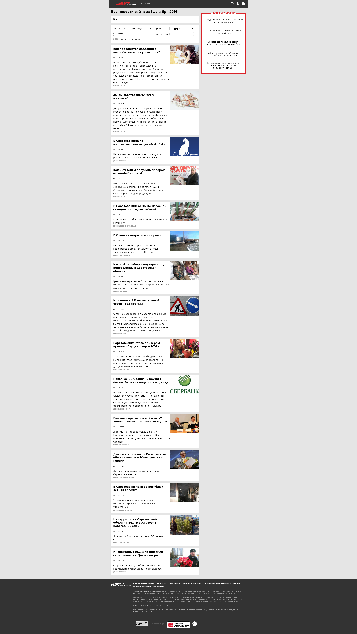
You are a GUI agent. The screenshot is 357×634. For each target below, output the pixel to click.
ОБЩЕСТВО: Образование (123, 477)
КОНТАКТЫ (161, 583)
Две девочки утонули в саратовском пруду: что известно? (224, 21)
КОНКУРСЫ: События (121, 370)
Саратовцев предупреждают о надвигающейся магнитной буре (224, 43)
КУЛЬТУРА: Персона (121, 445)
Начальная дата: (118, 34)
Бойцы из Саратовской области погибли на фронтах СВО (223, 54)
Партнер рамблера (157, 624)
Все (115, 19)
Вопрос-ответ (119, 85)
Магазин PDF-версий (192, 583)
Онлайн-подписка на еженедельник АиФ (222, 583)
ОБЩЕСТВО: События (121, 255)
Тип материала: (120, 28)
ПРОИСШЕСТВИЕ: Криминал (124, 226)
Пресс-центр (174, 583)
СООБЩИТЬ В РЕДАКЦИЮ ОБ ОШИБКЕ (148, 586)
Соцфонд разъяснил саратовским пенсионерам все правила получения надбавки (223, 65)
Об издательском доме (143, 583)
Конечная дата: (161, 34)
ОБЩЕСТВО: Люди (120, 291)
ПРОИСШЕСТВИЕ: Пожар (123, 510)
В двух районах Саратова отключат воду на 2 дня (224, 32)
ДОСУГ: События (119, 161)
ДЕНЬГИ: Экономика (121, 409)
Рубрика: (159, 28)
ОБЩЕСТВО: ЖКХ (119, 334)
